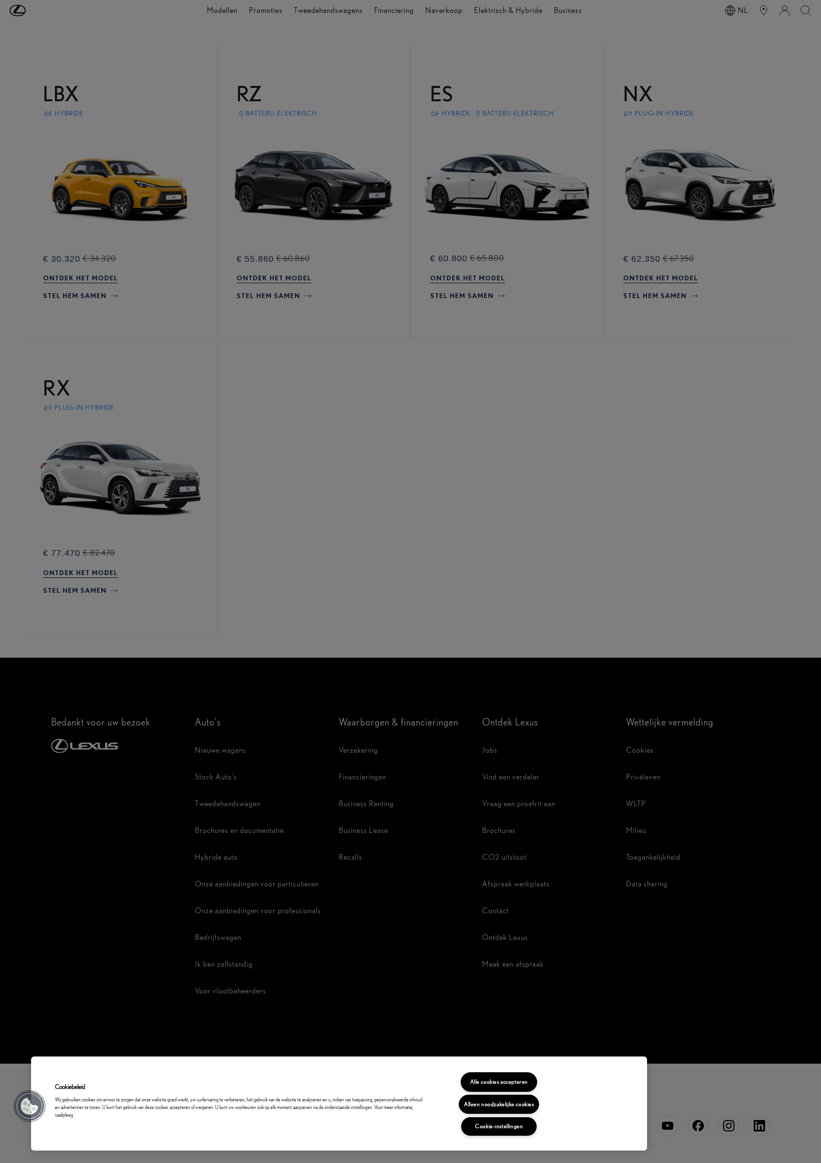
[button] (29, 1106)
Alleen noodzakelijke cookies (499, 1104)
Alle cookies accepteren (499, 1081)
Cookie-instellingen (499, 1126)
